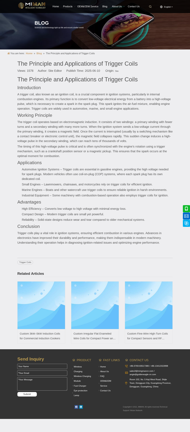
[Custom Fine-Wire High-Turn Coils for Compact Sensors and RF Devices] (148, 305)
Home (103, 366)
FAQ (102, 376)
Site (117, 71)
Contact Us (105, 390)
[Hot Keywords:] (150, 6)
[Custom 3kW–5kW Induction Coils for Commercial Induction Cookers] (41, 305)
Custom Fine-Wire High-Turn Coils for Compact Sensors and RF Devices (147, 336)
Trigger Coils (25, 262)
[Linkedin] (81, 407)
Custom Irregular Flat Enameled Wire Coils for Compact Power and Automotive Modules (93, 336)
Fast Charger (80, 386)
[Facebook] (76, 407)
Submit (27, 394)
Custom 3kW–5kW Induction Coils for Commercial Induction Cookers (40, 336)
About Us (104, 371)
